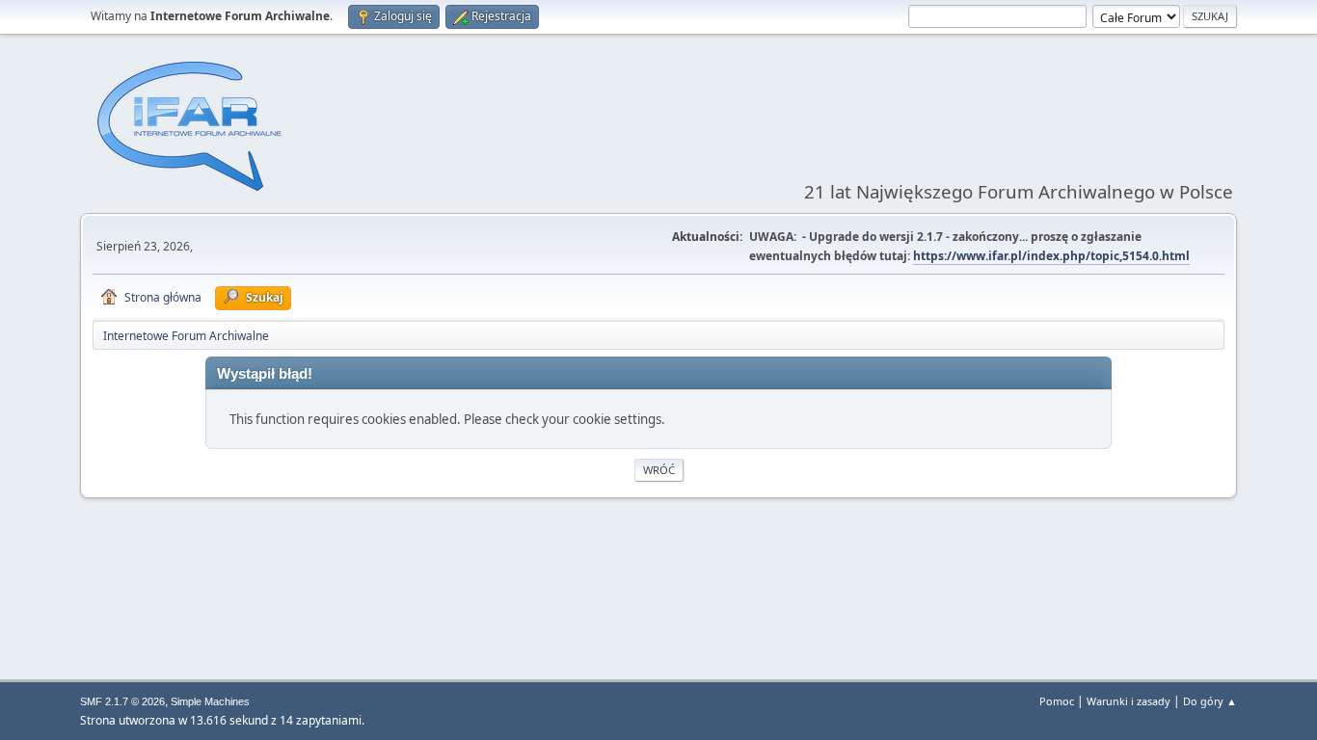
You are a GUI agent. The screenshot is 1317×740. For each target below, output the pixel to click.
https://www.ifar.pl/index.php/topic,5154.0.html (1051, 256)
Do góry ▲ (1210, 701)
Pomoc (1056, 701)
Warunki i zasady (1128, 701)
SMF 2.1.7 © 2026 (122, 701)
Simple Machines (210, 701)
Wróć (659, 469)
